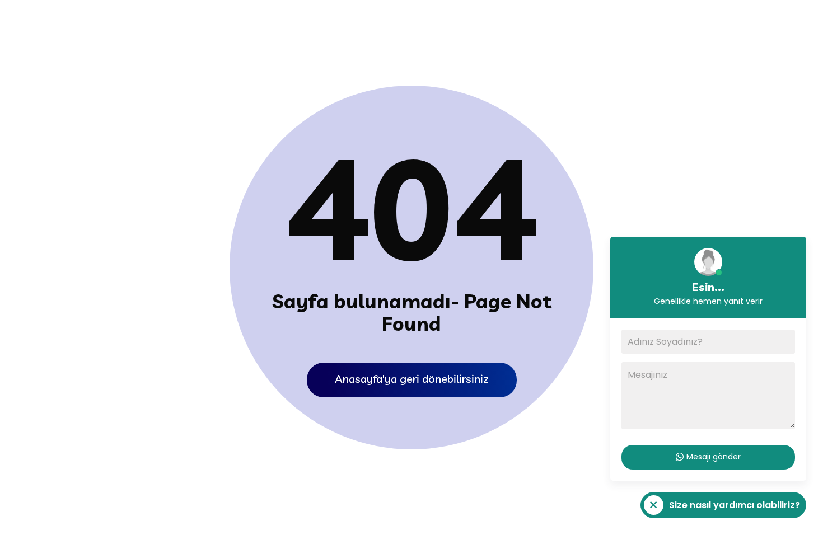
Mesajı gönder (713, 456)
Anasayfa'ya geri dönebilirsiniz (412, 379)
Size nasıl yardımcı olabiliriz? (720, 508)
